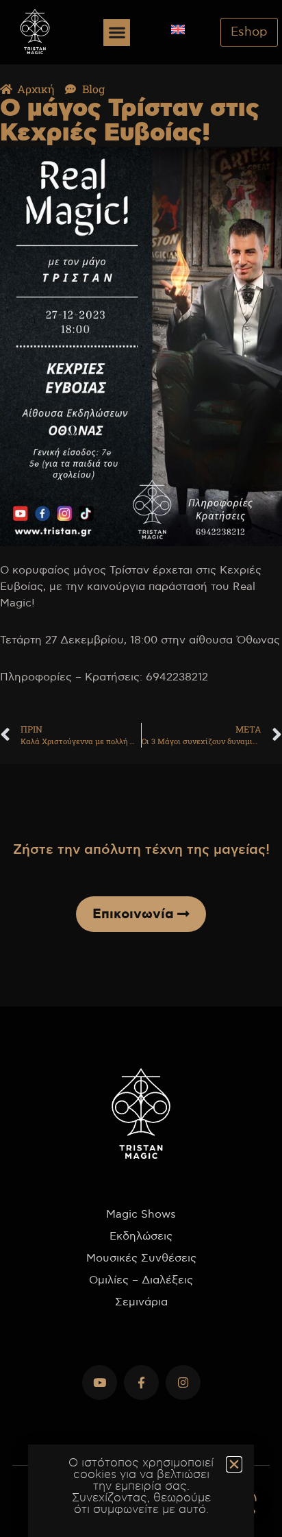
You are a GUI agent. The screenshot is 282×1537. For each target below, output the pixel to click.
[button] (116, 32)
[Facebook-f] (141, 1382)
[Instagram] (183, 1382)
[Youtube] (99, 1382)
